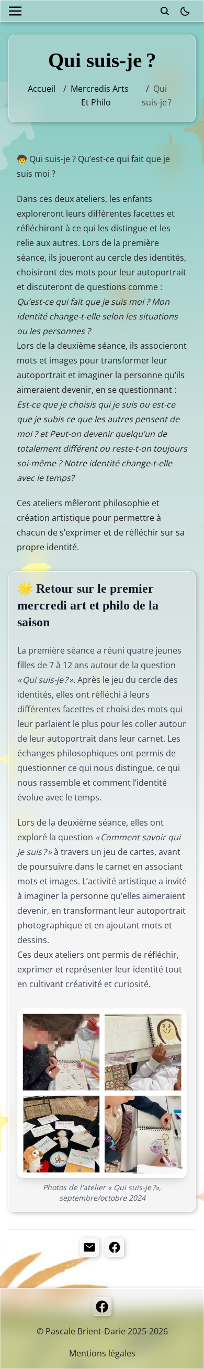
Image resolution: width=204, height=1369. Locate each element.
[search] (165, 11)
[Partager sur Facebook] (114, 1247)
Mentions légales (102, 1353)
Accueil (41, 88)
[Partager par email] (89, 1247)
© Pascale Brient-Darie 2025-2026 (102, 1331)
